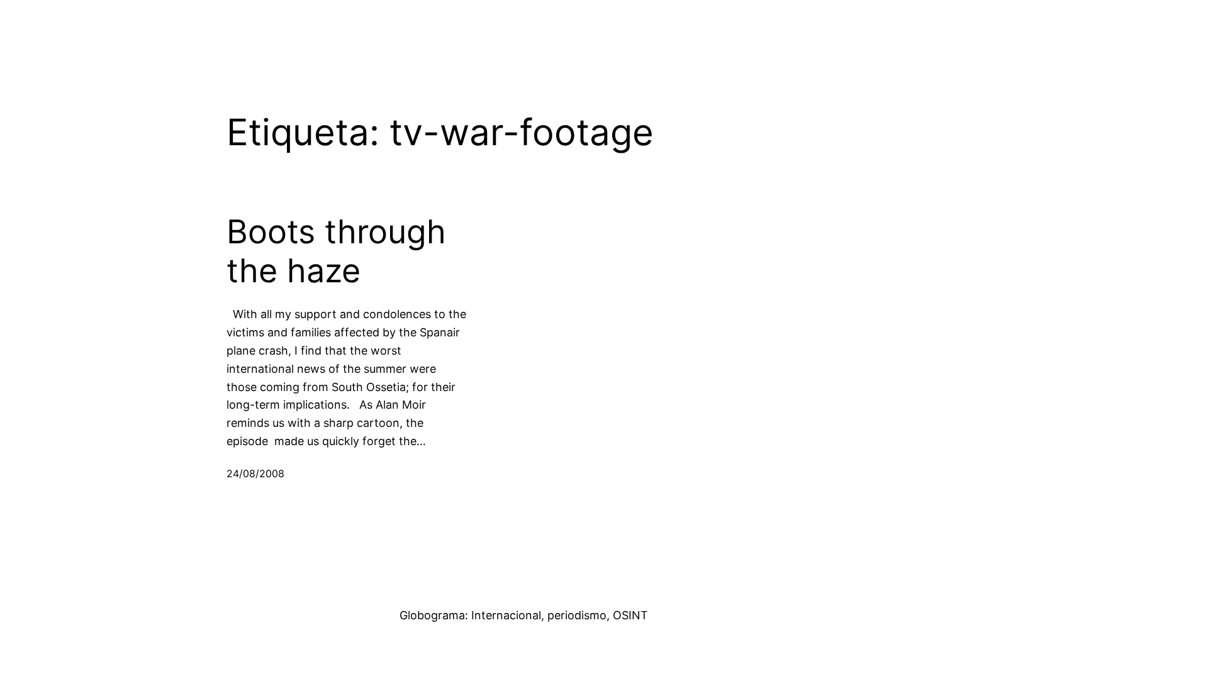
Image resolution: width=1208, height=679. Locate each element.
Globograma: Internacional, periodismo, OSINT (524, 615)
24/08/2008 (255, 473)
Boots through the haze (336, 251)
